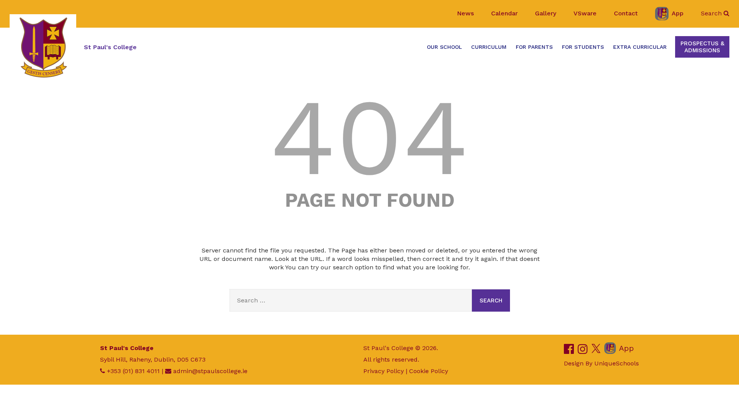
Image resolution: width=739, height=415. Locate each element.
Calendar (504, 13)
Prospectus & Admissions (702, 47)
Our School (444, 47)
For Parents (534, 47)
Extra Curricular (640, 47)
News (465, 13)
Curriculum (489, 47)
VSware (585, 13)
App (678, 13)
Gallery (545, 13)
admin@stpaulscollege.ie (210, 371)
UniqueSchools (616, 363)
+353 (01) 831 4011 (133, 371)
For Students (583, 47)
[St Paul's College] (43, 47)
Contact (626, 13)
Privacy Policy (383, 371)
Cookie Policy (428, 371)
